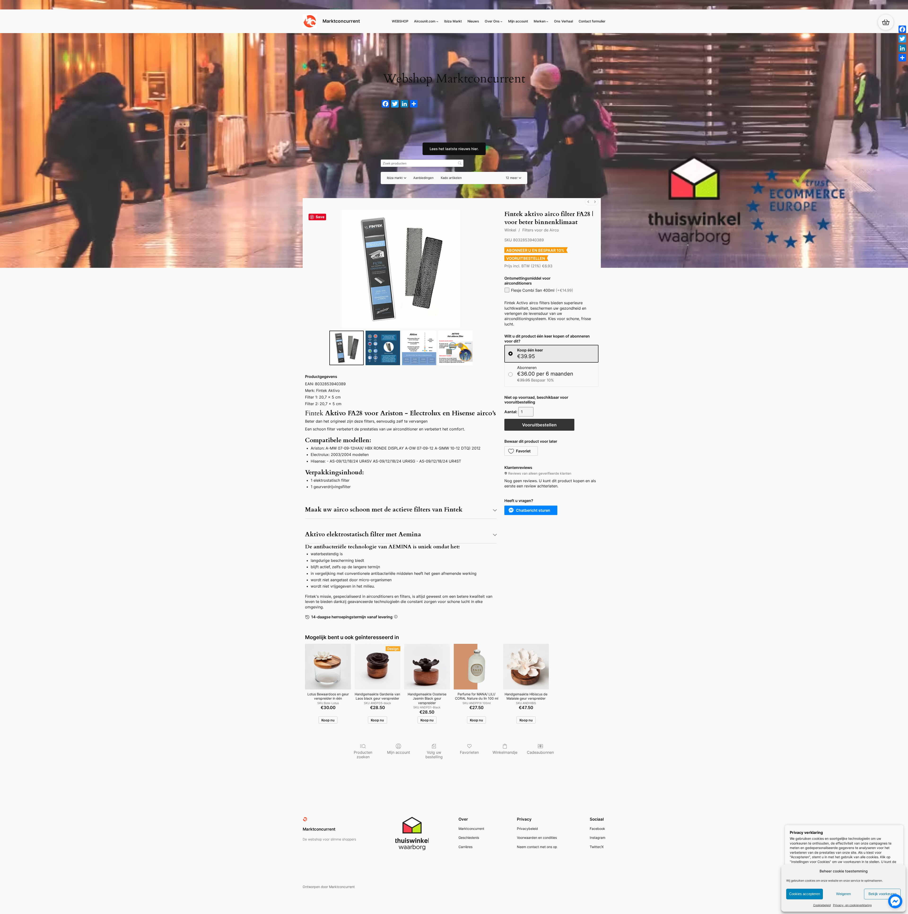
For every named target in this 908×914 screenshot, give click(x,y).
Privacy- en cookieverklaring (852, 905)
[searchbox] (422, 163)
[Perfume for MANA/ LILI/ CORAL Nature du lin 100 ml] (476, 666)
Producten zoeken (363, 754)
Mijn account (398, 752)
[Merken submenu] (547, 21)
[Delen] (902, 57)
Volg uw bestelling (434, 754)
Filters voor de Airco (540, 230)
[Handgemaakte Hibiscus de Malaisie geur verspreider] (526, 666)
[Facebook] (902, 29)
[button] (513, 178)
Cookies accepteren (804, 894)
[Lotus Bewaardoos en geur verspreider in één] (328, 666)
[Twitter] (902, 38)
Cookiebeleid (822, 905)
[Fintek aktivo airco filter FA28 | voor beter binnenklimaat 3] (455, 348)
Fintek (314, 413)
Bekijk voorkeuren (882, 894)
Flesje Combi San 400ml (542, 290)
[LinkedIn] (902, 48)
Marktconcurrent (341, 21)
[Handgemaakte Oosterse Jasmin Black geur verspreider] (427, 666)
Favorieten (469, 752)
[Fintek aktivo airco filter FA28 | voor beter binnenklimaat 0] (346, 348)
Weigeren (843, 894)
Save (320, 217)
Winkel (510, 230)
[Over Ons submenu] (501, 21)
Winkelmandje (505, 752)
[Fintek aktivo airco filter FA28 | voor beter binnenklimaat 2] (419, 348)
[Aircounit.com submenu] (437, 21)
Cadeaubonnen (540, 752)
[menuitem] (588, 201)
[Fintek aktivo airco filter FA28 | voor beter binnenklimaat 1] (383, 348)
